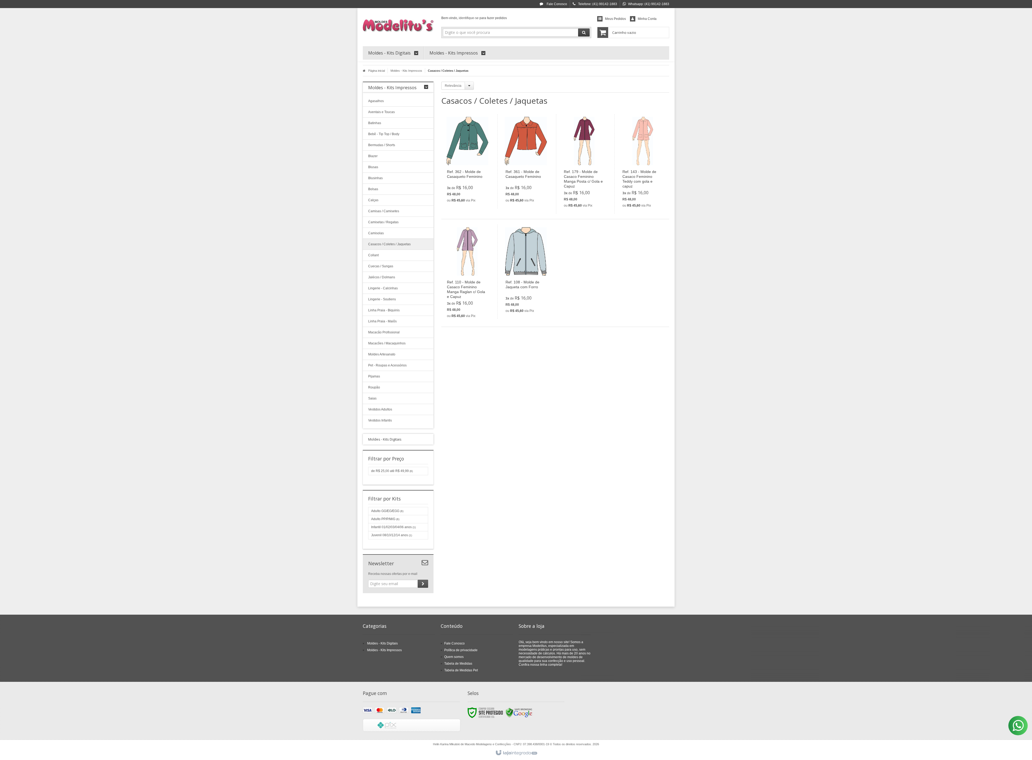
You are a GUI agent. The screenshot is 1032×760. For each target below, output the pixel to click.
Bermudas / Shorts (381, 145)
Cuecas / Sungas (380, 266)
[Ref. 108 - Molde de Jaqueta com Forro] (525, 272)
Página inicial (376, 70)
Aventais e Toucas (381, 112)
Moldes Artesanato (381, 354)
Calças (373, 200)
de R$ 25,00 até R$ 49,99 (392, 471)
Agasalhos (376, 101)
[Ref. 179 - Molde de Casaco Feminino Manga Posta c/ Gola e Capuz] (584, 164)
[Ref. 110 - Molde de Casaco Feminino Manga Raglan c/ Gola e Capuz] (467, 274)
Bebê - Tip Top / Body (383, 134)
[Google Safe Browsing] (519, 712)
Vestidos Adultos (380, 409)
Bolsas (373, 189)
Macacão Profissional (384, 332)
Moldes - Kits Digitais (382, 643)
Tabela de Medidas (458, 663)
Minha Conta (647, 19)
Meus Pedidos (615, 19)
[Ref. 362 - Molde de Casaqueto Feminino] (467, 161)
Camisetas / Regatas (383, 222)
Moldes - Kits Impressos (406, 70)
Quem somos (454, 657)
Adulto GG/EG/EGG (387, 511)
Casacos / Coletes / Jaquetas (389, 244)
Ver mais (470, 183)
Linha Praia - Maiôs (382, 321)
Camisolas (376, 233)
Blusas (373, 167)
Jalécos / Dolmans (381, 277)
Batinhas (374, 123)
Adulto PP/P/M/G (385, 519)
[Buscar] (584, 32)
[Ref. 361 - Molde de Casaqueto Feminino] (525, 161)
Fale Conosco (556, 4)
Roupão (374, 387)
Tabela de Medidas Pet (461, 670)
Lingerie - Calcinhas (383, 288)
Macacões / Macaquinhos (387, 343)
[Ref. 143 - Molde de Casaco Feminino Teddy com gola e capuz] (642, 164)
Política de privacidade (461, 650)
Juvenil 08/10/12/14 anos (391, 535)
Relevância (453, 86)
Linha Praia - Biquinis (384, 310)
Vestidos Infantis (380, 420)
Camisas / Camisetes (383, 211)
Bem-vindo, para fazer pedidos (474, 18)
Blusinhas (375, 178)
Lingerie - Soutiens (382, 299)
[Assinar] (423, 584)
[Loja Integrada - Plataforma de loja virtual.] (516, 753)
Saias (372, 398)
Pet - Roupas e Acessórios (387, 365)
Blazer (373, 156)
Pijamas (374, 376)
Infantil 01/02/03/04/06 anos (393, 527)
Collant (373, 255)
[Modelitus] (398, 26)
